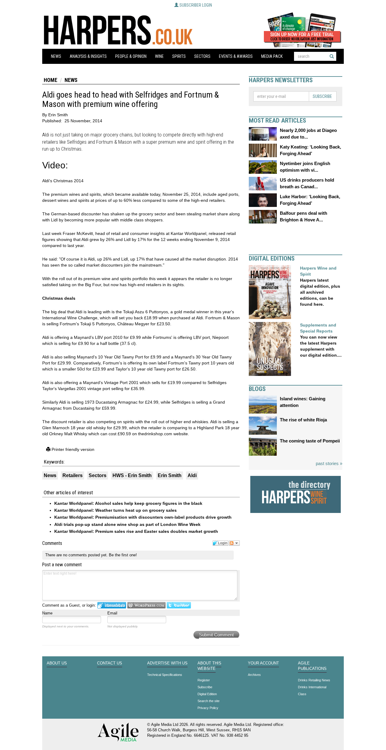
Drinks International (312, 687)
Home (50, 80)
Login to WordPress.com (146, 605)
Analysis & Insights (88, 56)
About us (57, 663)
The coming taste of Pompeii (310, 440)
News (56, 56)
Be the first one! (123, 555)
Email (112, 613)
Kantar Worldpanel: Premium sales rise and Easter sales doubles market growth (136, 531)
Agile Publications (312, 666)
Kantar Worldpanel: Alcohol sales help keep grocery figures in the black (128, 503)
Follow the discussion (234, 543)
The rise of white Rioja (303, 419)
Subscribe (322, 96)
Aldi (192, 475)
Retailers (72, 475)
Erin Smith (170, 475)
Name (47, 613)
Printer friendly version (72, 449)
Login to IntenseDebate (111, 605)
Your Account (263, 663)
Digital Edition (207, 694)
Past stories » (329, 463)
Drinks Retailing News (314, 680)
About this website (209, 666)
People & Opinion (131, 56)
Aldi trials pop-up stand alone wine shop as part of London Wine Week (127, 524)
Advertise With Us (167, 663)
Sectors (202, 56)
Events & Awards (236, 56)
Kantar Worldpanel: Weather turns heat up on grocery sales (115, 510)
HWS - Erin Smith (132, 475)
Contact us (109, 663)
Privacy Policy (208, 708)
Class (302, 694)
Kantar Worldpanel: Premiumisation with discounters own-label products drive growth (143, 517)
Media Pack (272, 56)
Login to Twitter (179, 605)
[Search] (331, 56)
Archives (254, 675)
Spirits (179, 56)
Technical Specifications (164, 675)
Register (204, 680)
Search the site (209, 701)
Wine (159, 56)
